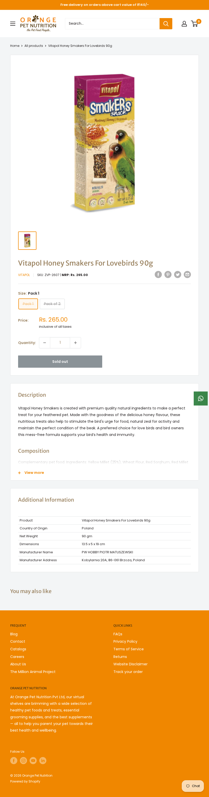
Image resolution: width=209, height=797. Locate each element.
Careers (17, 656)
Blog (14, 634)
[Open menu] (12, 24)
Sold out (60, 361)
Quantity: (27, 342)
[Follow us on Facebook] (13, 760)
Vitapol (24, 275)
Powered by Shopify (25, 781)
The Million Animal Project (33, 671)
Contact (17, 641)
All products (33, 46)
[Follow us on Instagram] (23, 760)
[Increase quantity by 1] (75, 342)
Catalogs (18, 649)
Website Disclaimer (130, 664)
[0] (194, 24)
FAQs (117, 634)
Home (14, 46)
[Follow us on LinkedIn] (42, 760)
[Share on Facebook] (158, 274)
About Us (18, 664)
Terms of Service (128, 649)
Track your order (128, 671)
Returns (120, 656)
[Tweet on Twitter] (177, 274)
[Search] (166, 23)
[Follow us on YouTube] (33, 760)
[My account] (184, 23)
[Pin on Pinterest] (168, 274)
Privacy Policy (125, 641)
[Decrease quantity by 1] (44, 342)
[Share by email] (187, 274)
